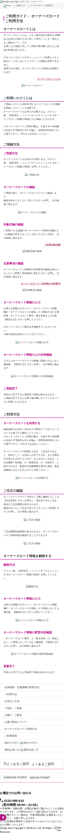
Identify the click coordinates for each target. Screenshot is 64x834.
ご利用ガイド (20, 5)
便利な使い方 (11, 749)
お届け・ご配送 (13, 715)
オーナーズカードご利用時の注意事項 (40, 283)
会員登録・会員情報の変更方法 (21, 687)
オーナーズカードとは (48, 79)
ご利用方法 (10, 694)
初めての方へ (11, 742)
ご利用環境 (10, 735)
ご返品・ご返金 (13, 708)
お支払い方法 (11, 701)
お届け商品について (15, 721)
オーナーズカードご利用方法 (20, 728)
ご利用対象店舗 (52, 244)
